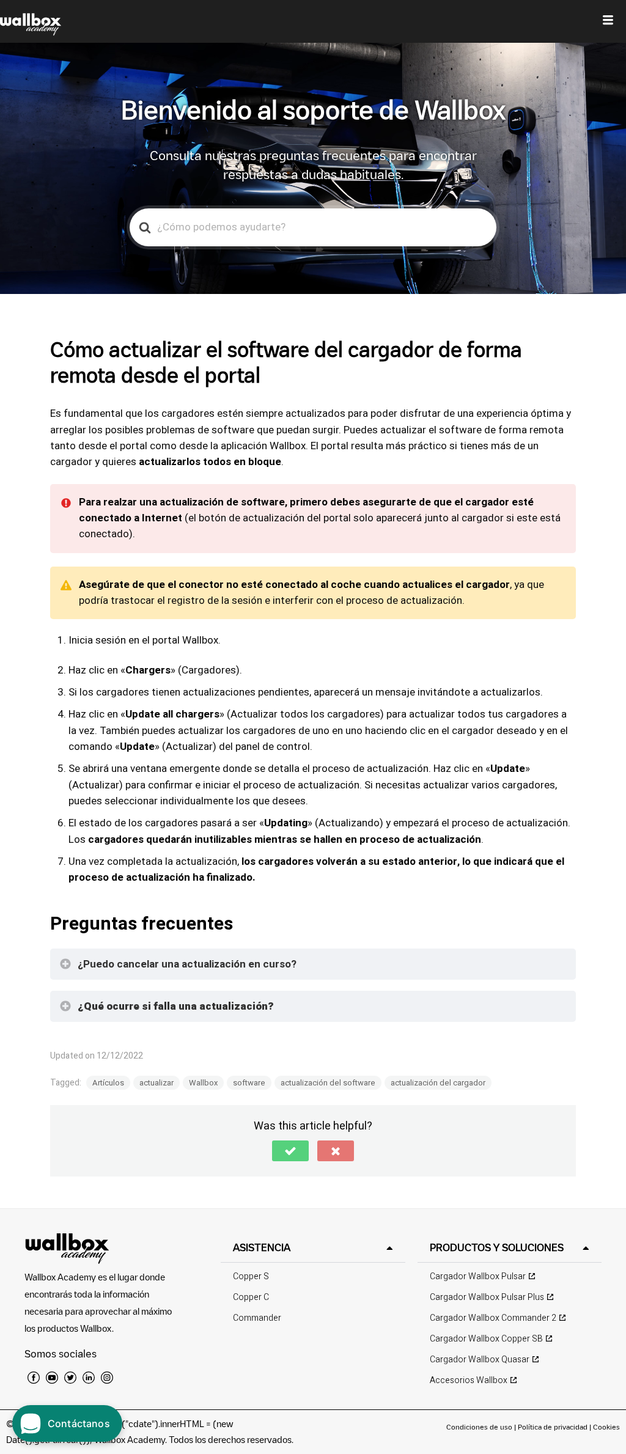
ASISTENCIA (261, 1247)
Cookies (606, 1426)
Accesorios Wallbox (468, 1380)
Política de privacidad (553, 1426)
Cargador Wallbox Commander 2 (493, 1318)
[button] (290, 1150)
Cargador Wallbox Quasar (479, 1359)
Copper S (251, 1276)
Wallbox (203, 1083)
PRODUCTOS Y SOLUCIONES (497, 1247)
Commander (257, 1318)
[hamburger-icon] (608, 21)
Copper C (251, 1297)
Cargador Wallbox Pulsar (478, 1276)
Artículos (108, 1083)
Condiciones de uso (480, 1426)
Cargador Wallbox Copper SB (486, 1338)
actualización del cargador (438, 1083)
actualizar (156, 1083)
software (249, 1083)
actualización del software (328, 1083)
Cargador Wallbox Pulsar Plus (487, 1297)
